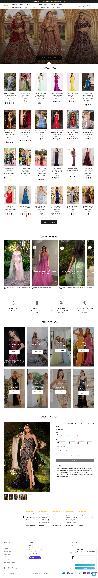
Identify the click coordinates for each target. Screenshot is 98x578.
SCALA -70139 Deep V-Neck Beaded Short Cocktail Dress (41, 207)
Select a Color (75, 455)
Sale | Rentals (50, 7)
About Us (6, 546)
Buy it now (75, 460)
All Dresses (39, 5)
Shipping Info (7, 551)
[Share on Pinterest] (64, 450)
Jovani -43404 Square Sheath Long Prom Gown (72, 95)
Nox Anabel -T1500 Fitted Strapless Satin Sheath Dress (72, 132)
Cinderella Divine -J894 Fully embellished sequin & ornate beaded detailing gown (25, 133)
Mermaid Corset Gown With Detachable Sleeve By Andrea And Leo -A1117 (10, 96)
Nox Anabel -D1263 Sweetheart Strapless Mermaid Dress (88, 132)
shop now (14, 392)
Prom (60, 4)
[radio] (57, 435)
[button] (94, 574)
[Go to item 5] (25, 497)
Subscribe (77, 557)
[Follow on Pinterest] (12, 568)
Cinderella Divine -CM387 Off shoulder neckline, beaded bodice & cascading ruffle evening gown (88, 97)
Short (26, 7)
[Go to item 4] (20, 497)
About (58, 7)
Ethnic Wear (30, 5)
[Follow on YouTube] (16, 568)
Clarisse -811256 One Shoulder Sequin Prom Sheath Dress (88, 207)
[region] (49, 36)
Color (57, 439)
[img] (31, 512)
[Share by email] (67, 450)
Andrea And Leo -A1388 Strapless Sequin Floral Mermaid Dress (57, 132)
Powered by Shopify (44, 573)
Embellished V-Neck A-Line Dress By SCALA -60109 (25, 207)
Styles (21, 4)
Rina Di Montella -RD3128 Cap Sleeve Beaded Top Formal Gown (57, 171)
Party (45, 4)
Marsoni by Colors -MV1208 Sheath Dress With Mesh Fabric (72, 170)
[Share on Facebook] (60, 450)
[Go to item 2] (11, 497)
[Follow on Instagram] (8, 568)
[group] (49, 36)
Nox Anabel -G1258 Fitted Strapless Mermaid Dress (25, 95)
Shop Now (14, 352)
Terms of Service (8, 560)
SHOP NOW (84, 350)
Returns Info (7, 554)
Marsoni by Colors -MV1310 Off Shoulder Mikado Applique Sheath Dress (88, 171)
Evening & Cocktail (16, 7)
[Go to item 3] (15, 497)
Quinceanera (35, 7)
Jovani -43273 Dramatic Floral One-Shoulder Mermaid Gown (57, 95)
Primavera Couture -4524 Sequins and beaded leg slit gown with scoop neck (25, 171)
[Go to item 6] (30, 494)
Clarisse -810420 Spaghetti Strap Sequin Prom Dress (57, 207)
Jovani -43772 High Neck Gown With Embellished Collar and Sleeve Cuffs (41, 96)
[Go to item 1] (6, 497)
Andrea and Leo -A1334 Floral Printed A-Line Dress (41, 132)
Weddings (53, 4)
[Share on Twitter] (62, 450)
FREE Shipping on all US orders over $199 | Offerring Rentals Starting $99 (49, 1)
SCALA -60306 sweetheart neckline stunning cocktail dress (10, 207)
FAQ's (5, 557)
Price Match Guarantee (9, 562)
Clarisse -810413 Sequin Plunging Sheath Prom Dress (72, 207)
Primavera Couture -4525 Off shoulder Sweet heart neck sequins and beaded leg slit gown (41, 172)
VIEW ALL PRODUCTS (49, 222)
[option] (17, 265)
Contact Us (6, 548)
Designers (14, 4)
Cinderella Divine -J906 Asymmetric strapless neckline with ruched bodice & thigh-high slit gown (9, 134)
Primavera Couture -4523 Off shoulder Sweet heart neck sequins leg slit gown (9, 171)
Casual (43, 7)
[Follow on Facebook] (4, 568)
